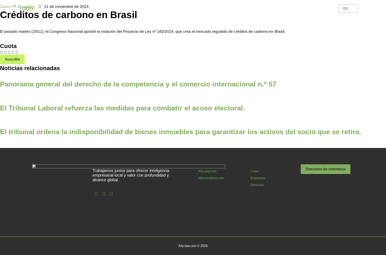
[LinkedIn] (104, 193)
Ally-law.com (207, 171)
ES (345, 8)
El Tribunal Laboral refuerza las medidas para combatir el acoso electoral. (122, 108)
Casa (254, 171)
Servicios (257, 185)
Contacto (318, 8)
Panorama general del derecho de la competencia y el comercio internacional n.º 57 (138, 84)
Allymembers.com (211, 178)
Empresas (243, 8)
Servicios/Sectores (281, 8)
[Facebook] (96, 193)
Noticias (210, 8)
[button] (1, 52)
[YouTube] (111, 193)
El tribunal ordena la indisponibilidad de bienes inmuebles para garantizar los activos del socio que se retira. (180, 132)
